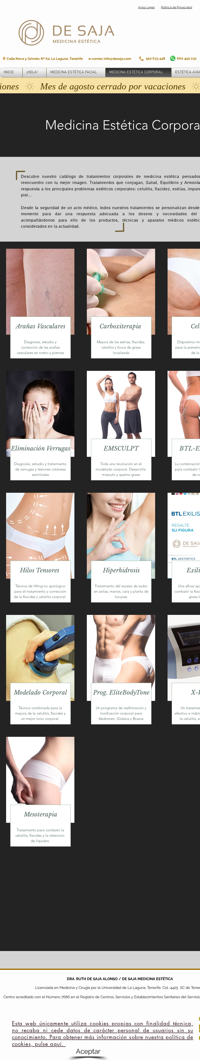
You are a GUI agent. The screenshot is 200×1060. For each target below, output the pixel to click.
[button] (88, 1051)
